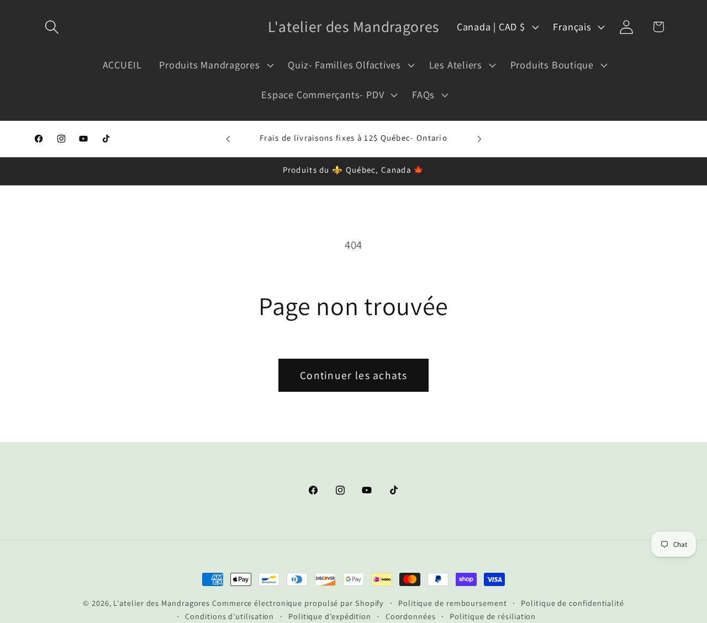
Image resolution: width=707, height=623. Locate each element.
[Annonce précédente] (228, 138)
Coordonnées (411, 616)
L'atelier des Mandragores (161, 603)
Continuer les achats (353, 375)
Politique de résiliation (493, 616)
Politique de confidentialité (572, 603)
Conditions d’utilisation (229, 616)
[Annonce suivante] (479, 138)
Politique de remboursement (452, 603)
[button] (51, 26)
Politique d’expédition (329, 616)
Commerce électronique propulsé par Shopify (298, 603)
